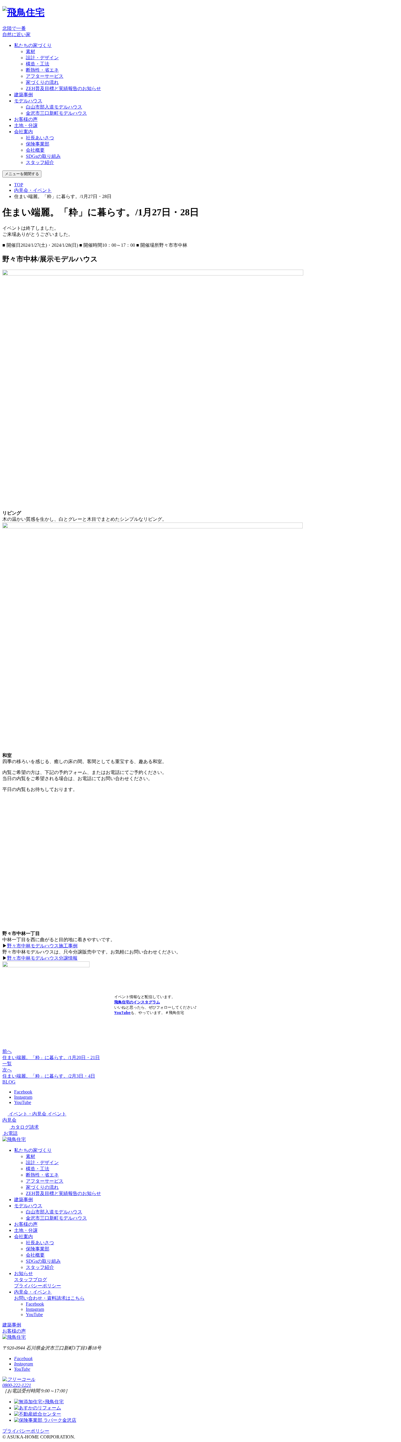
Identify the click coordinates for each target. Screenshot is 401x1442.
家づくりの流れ (42, 82)
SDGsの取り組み (43, 156)
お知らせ (23, 1273)
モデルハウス (28, 100)
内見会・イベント (33, 190)
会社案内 (23, 131)
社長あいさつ (40, 137)
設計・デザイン (42, 57)
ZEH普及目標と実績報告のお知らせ (63, 88)
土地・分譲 (26, 125)
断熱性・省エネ (42, 69)
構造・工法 (37, 63)
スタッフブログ (30, 1279)
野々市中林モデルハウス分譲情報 (42, 958)
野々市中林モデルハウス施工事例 (42, 945)
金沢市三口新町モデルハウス (56, 113)
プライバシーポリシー (37, 1285)
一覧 (7, 1063)
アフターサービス (44, 76)
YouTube (122, 1012)
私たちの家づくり (33, 45)
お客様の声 (26, 119)
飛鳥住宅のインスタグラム (137, 1002)
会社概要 (35, 150)
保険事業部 (37, 143)
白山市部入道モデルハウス (54, 106)
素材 (30, 51)
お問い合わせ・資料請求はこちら (49, 1298)
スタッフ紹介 (40, 162)
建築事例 (23, 94)
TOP (18, 184)
